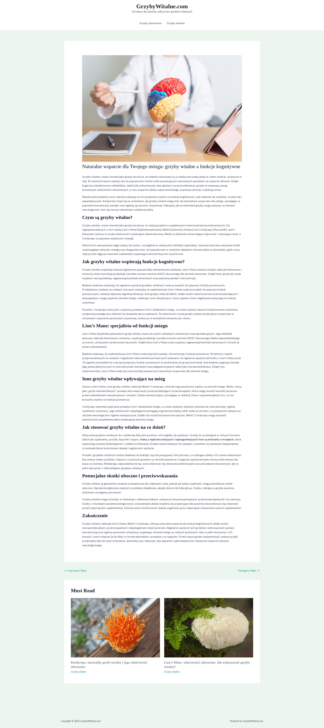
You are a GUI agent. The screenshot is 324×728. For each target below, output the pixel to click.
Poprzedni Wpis (75, 570)
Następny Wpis (249, 570)
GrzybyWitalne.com (162, 6)
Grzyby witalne (78, 672)
